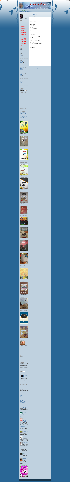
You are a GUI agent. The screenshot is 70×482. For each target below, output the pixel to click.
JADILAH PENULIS (22, 400)
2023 (20, 60)
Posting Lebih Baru (33, 67)
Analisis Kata (21, 50)
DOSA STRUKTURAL (22, 402)
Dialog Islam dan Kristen (22, 83)
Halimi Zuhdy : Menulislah (23, 117)
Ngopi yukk (21, 396)
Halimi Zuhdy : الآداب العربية (23, 112)
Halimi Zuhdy (21, 81)
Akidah (20, 79)
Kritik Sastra (21, 63)
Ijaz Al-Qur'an (21, 62)
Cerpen (21, 82)
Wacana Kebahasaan (22, 67)
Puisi (20, 54)
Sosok (20, 86)
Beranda (40, 67)
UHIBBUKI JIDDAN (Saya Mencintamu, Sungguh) (23, 407)
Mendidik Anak (21, 68)
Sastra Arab (21, 61)
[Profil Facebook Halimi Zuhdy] (33, 14)
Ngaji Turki (21, 75)
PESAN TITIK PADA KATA (23, 403)
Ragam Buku (21, 69)
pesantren (21, 74)
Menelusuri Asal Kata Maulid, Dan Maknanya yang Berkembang (25, 376)
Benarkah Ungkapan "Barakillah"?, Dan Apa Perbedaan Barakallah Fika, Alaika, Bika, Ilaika (25, 413)
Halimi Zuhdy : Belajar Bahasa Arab (24, 118)
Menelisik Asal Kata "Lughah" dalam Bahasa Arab (25, 459)
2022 (20, 56)
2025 (20, 53)
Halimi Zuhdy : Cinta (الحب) (23, 114)
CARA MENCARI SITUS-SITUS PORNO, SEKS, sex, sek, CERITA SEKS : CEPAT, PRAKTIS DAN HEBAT (25, 420)
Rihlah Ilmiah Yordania (22, 73)
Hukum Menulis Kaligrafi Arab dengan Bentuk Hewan (25, 437)
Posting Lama (48, 67)
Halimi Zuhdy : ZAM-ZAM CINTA (23, 113)
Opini (20, 49)
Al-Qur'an (21, 55)
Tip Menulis (21, 66)
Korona (21, 80)
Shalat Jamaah (21, 76)
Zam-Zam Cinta (22, 374)
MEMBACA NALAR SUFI (23, 401)
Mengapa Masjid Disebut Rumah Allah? (25, 431)
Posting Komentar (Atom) (35, 68)
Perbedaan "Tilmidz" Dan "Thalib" (25, 442)
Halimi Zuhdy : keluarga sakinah (23, 116)
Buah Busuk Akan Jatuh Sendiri (25, 453)
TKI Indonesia (21, 395)
